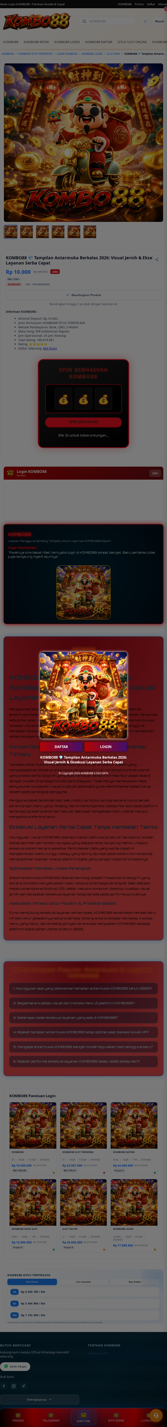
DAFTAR (61, 746)
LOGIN (106, 746)
